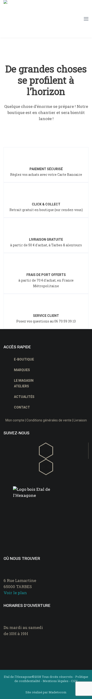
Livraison (80, 420)
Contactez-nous (22, 645)
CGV (74, 681)
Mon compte (14, 420)
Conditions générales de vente (48, 420)
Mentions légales (55, 681)
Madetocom (58, 692)
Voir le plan (15, 592)
